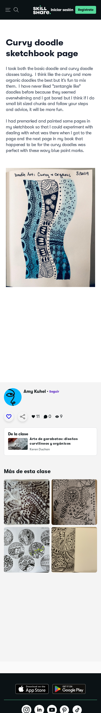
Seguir (54, 391)
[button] (8, 10)
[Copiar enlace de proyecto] (22, 417)
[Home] (42, 9)
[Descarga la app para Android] (69, 689)
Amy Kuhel (35, 391)
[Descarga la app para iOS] (32, 689)
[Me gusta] (9, 417)
